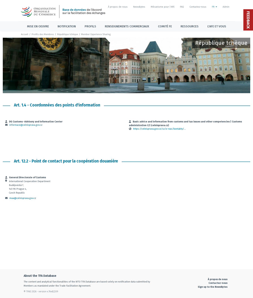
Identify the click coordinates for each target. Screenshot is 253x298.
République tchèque (67, 34)
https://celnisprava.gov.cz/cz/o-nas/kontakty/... (159, 128)
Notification (67, 26)
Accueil (24, 34)
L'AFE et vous (216, 26)
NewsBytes (139, 6)
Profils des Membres (42, 34)
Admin (226, 6)
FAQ (182, 6)
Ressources (190, 26)
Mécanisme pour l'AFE (162, 6)
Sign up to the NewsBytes (212, 286)
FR (213, 6)
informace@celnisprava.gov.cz (25, 124)
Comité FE (165, 26)
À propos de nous (118, 6)
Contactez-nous (197, 6)
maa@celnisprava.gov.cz (22, 198)
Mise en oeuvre (38, 26)
